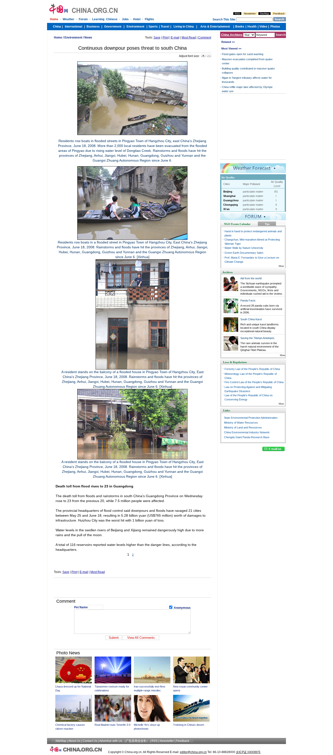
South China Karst (251, 319)
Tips (267, 224)
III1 (276, 191)
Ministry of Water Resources (241, 422)
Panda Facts (247, 300)
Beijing (227, 191)
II (276, 204)
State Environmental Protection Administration (250, 417)
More (281, 266)
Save (157, 37)
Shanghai (229, 195)
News (88, 37)
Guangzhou (231, 200)
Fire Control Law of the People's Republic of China (254, 382)
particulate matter (253, 191)
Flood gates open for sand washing (242, 54)
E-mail (175, 37)
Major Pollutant (251, 184)
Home (58, 37)
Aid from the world (251, 278)
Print (166, 37)
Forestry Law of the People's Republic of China (252, 369)
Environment (73, 37)
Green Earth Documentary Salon (244, 252)
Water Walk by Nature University (244, 247)
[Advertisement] (132, 587)
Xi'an (226, 209)
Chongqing (230, 204)
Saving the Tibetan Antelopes (257, 338)
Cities (226, 184)
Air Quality (228, 177)
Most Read (189, 37)
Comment (204, 37)
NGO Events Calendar (237, 224)
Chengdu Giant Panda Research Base (246, 437)
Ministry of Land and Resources (243, 427)
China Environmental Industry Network (247, 432)
